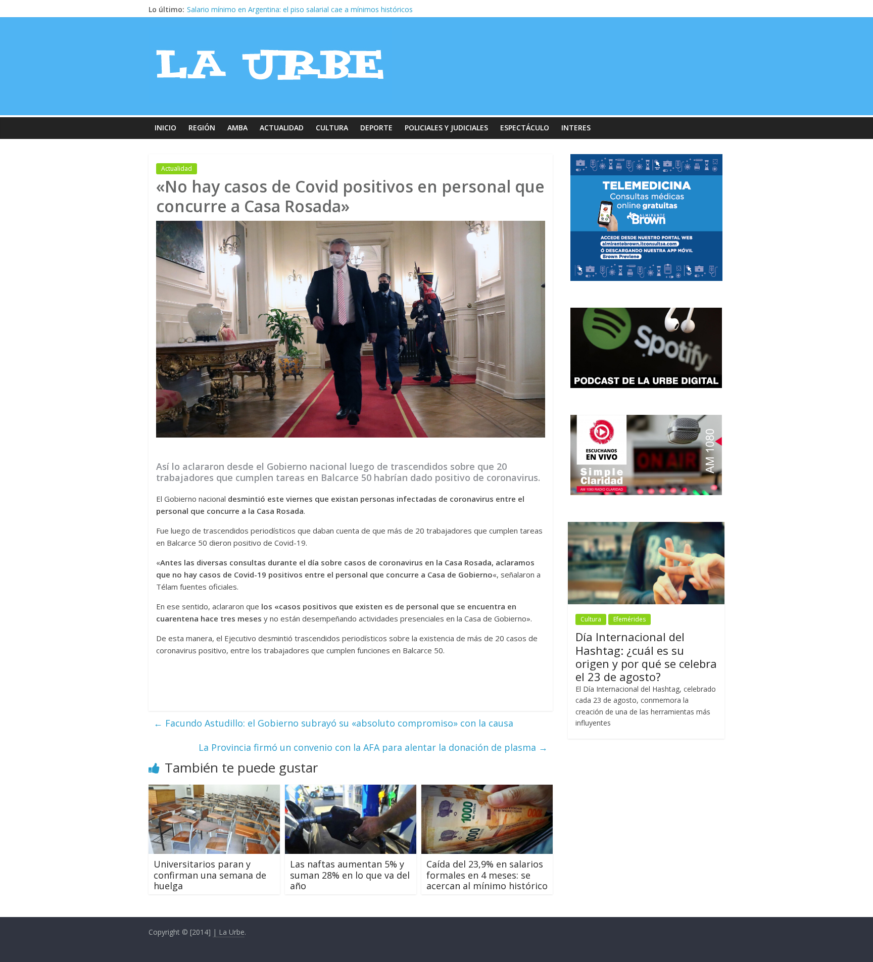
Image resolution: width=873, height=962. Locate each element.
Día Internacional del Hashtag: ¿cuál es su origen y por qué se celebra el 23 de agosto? (646, 656)
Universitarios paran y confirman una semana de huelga (210, 875)
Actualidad (282, 127)
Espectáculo (524, 127)
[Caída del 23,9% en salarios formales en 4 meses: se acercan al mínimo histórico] (487, 790)
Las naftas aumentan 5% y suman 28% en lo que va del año (350, 875)
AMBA (237, 127)
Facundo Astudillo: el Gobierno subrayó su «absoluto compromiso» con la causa (333, 723)
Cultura (332, 127)
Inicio (165, 127)
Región (201, 127)
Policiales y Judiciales (446, 127)
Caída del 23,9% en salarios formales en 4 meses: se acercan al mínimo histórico (487, 875)
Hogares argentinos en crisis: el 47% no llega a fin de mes (281, 9)
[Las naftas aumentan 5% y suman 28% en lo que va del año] (350, 790)
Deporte (376, 127)
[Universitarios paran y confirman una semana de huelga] (214, 790)
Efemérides (629, 619)
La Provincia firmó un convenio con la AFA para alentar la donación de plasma (373, 747)
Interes (576, 127)
